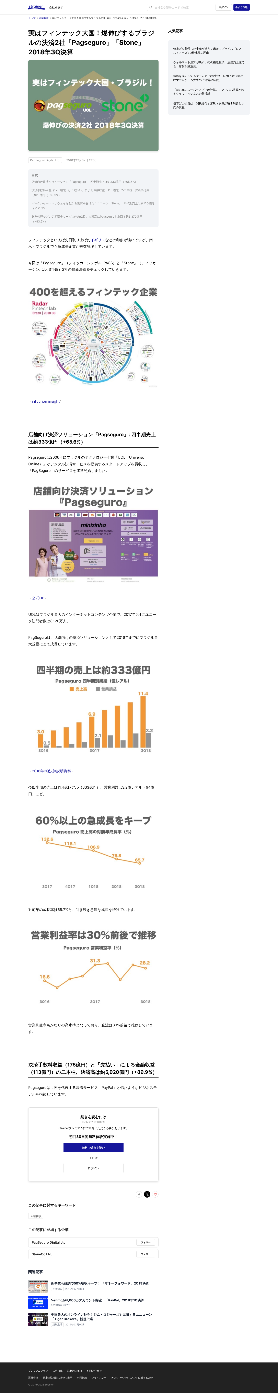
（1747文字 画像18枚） (93, 1121)
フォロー (146, 1242)
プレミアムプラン (38, 1370)
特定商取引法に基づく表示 (57, 1377)
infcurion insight (46, 401)
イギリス (98, 240)
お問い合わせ (94, 1370)
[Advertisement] (209, 150)
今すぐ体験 (241, 7)
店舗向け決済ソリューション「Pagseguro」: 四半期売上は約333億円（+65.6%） (85, 181)
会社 (56, 7)
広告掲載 (57, 1370)
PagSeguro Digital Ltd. (45, 160)
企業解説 (44, 18)
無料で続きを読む (93, 1147)
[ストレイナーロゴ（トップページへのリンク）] (38, 7)
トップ (32, 18)
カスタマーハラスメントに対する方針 (132, 1377)
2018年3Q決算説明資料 (51, 771)
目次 (35, 175)
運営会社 (33, 1377)
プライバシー (99, 1377)
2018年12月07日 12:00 (81, 160)
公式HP (38, 598)
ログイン (224, 7)
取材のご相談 (74, 1370)
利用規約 (82, 1377)
